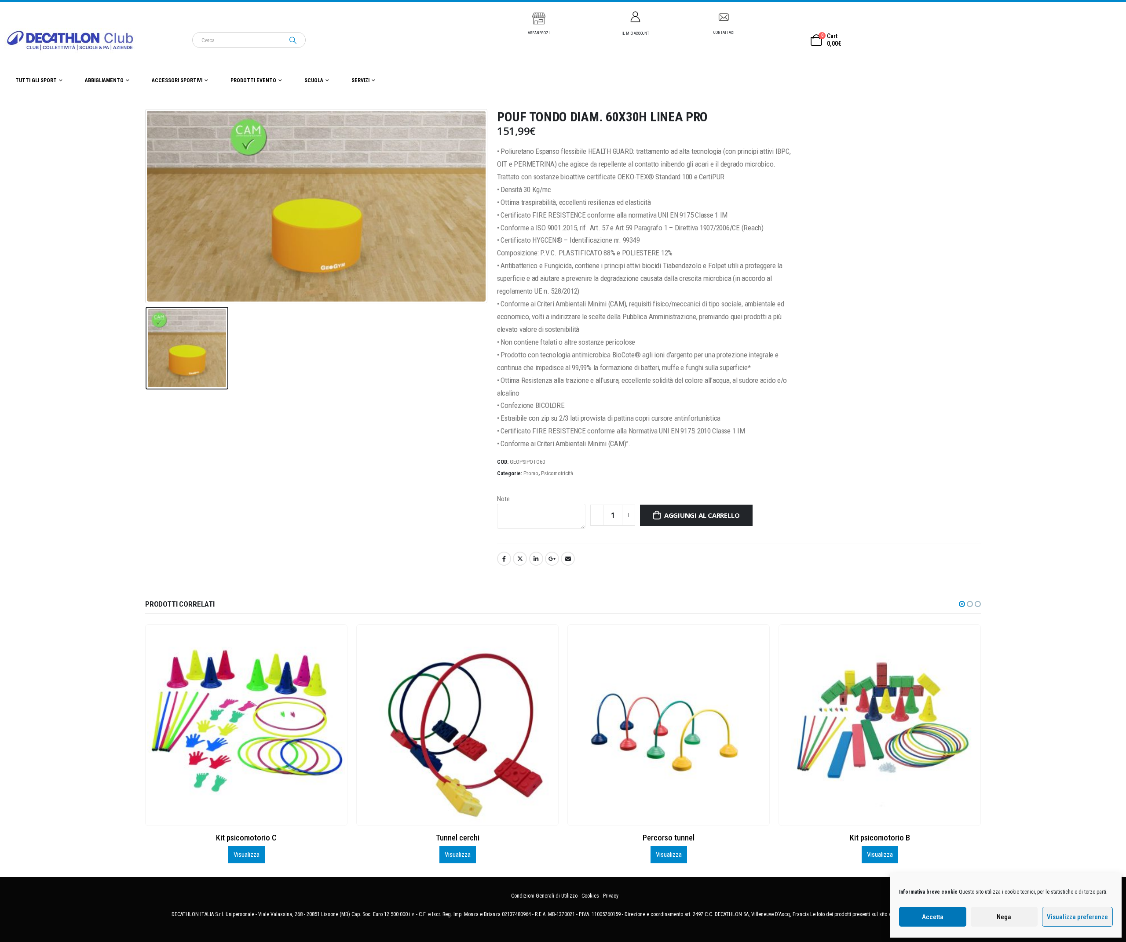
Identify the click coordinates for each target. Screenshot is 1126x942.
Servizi (360, 80)
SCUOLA (313, 80)
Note (503, 499)
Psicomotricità (557, 473)
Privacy (610, 896)
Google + (552, 559)
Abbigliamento (104, 80)
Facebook (504, 559)
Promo (530, 473)
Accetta (932, 917)
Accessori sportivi (177, 80)
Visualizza (247, 854)
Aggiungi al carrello (702, 515)
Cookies (590, 896)
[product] (246, 725)
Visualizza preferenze (1077, 917)
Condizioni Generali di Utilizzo (544, 896)
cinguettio (520, 559)
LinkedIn (536, 559)
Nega (1004, 917)
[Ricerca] (293, 40)
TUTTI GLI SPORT (36, 80)
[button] (962, 604)
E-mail (568, 559)
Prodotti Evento (253, 80)
